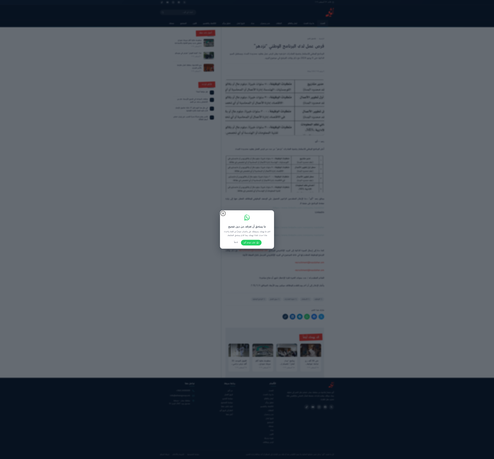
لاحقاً (236, 242)
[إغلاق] (223, 213)
